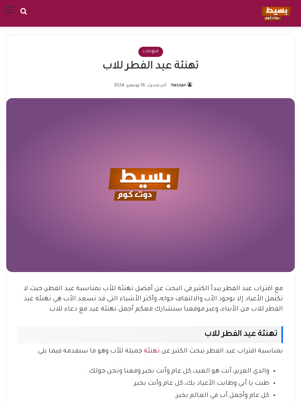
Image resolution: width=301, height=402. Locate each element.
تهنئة (151, 351)
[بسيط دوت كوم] (275, 13)
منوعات (151, 51)
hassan (178, 85)
